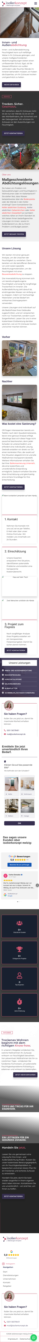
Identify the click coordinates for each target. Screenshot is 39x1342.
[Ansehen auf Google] (6, 876)
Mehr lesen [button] (8, 890)
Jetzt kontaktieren (13, 133)
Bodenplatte (29, 199)
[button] (1, 885)
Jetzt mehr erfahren (25, 1075)
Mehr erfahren (11, 85)
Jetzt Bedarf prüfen (14, 234)
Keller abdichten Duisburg (14, 207)
